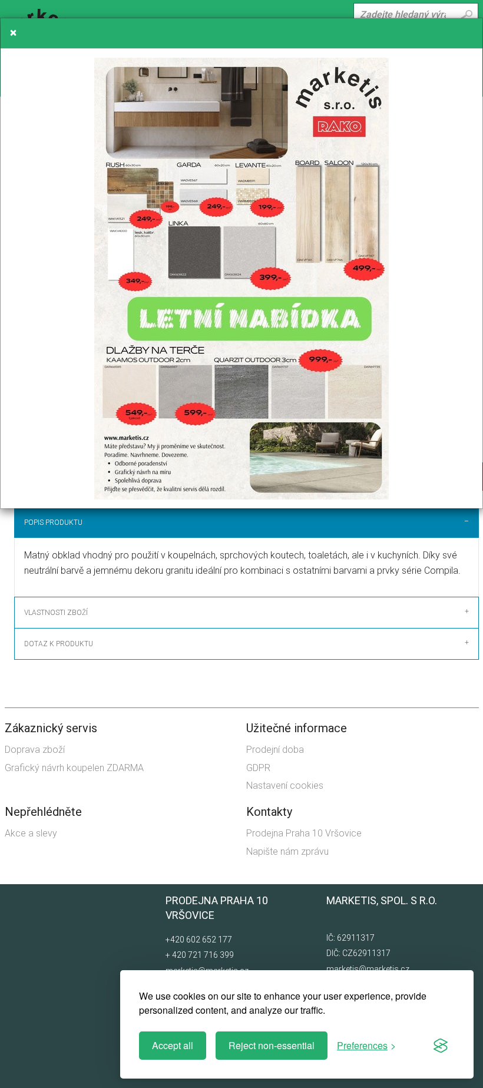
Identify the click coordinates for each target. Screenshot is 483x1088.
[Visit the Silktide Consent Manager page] (440, 1045)
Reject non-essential (272, 1045)
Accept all (172, 1045)
